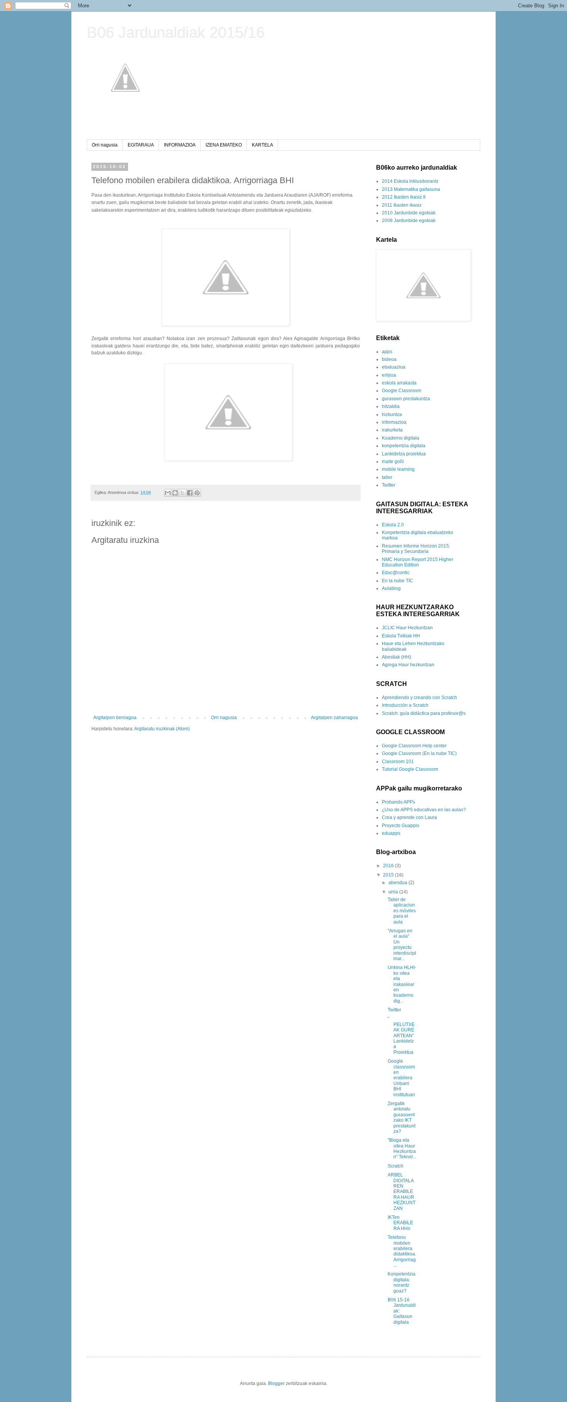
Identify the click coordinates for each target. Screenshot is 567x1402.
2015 (389, 875)
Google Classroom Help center (414, 745)
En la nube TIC (397, 580)
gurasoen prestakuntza (406, 398)
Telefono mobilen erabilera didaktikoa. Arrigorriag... (402, 1251)
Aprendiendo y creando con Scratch (419, 697)
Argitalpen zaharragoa (334, 717)
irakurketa (392, 430)
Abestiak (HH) (396, 657)
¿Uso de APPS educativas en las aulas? (424, 809)
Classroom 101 (398, 761)
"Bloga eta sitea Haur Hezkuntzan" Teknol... (402, 1148)
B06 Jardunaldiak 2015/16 (176, 32)
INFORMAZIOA (180, 145)
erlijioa (389, 375)
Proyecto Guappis (400, 825)
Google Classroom (401, 390)
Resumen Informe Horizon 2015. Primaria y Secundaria (416, 548)
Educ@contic (396, 572)
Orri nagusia (105, 145)
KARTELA (262, 145)
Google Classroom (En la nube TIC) (419, 753)
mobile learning (398, 469)
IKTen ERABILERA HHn (400, 1223)
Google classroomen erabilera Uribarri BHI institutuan (401, 1077)
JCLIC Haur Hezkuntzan (407, 627)
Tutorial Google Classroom (410, 769)
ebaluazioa (393, 367)
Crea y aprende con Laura (409, 817)
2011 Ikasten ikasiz (402, 205)
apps (387, 351)
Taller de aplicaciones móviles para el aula (402, 911)
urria (393, 892)
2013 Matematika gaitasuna (411, 189)
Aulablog (391, 588)
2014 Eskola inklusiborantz (410, 181)
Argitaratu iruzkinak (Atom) (162, 728)
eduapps (391, 833)
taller (387, 477)
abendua (398, 882)
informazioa (394, 422)
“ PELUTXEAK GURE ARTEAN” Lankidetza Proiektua (401, 1035)
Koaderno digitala (400, 438)
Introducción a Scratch (405, 705)
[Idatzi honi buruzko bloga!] (175, 493)
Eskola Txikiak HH (401, 636)
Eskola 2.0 (393, 524)
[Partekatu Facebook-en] (190, 493)
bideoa (389, 359)
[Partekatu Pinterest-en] (197, 493)
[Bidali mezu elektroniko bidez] (168, 493)
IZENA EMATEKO (224, 145)
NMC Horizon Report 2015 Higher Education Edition (417, 562)
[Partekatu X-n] (182, 493)
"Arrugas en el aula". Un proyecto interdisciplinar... (402, 944)
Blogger (276, 1383)
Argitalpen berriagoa (115, 717)
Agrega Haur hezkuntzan (408, 664)
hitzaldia (391, 406)
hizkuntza (392, 414)
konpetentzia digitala (403, 445)
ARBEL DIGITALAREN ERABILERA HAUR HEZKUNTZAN (401, 1191)
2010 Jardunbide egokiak (408, 213)
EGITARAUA (141, 145)
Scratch (395, 1166)
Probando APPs (398, 802)
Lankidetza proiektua (404, 454)
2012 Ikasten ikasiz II (403, 197)
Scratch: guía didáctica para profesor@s (424, 713)
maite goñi (393, 461)
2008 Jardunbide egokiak (408, 220)
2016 (389, 865)
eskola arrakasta (399, 383)
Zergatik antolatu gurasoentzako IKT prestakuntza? (401, 1117)
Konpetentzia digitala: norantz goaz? (401, 1282)
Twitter (388, 485)
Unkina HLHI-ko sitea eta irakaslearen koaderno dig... (402, 984)
